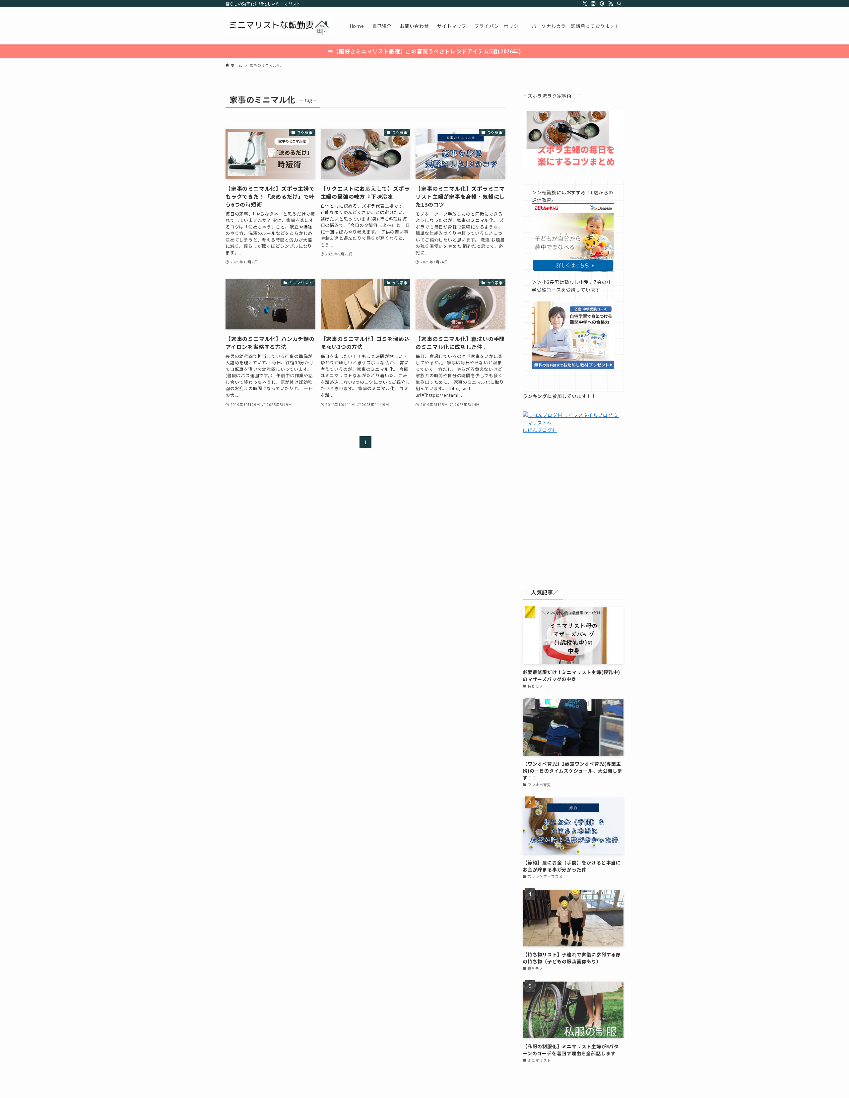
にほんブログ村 (540, 430)
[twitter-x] (584, 3)
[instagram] (593, 3)
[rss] (610, 3)
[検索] (619, 3)
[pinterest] (602, 3)
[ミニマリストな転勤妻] (279, 26)
